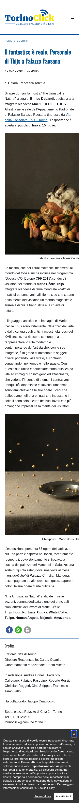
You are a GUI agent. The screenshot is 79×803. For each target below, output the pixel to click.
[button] (9, 629)
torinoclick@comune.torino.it (25, 722)
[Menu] (72, 17)
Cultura (32, 70)
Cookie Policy (45, 787)
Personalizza (42, 796)
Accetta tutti (63, 796)
